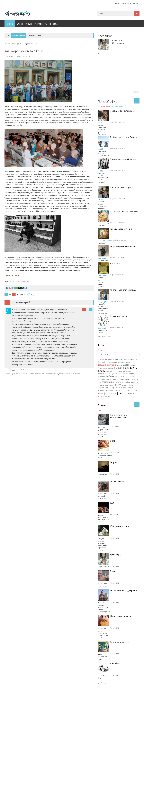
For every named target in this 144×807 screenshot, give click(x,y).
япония (107, 396)
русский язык (127, 385)
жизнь (101, 370)
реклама (101, 385)
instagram (101, 359)
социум (117, 391)
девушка (102, 364)
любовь (110, 376)
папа (117, 382)
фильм (113, 394)
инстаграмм (110, 371)
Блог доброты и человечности (118, 416)
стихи (135, 390)
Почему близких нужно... (122, 187)
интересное (120, 371)
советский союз (23, 281)
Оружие (114, 462)
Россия (117, 384)
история (101, 374)
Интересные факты (120, 616)
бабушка (126, 359)
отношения (108, 381)
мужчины (125, 379)
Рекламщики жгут (120, 642)
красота (125, 374)
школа (101, 396)
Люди (29, 23)
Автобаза (115, 663)
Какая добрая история (121, 229)
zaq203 (101, 123)
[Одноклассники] (10, 288)
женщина (119, 367)
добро (100, 368)
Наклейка (115, 263)
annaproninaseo (104, 223)
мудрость (101, 379)
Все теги (101, 350)
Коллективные (18, 35)
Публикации (117, 106)
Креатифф (8, 56)
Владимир (21, 294)
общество (135, 379)
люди (117, 376)
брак (99, 362)
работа (127, 382)
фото (120, 393)
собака (130, 388)
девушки (111, 364)
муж (107, 379)
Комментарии (104, 106)
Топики (10, 23)
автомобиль (109, 359)
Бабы (132, 359)
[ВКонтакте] (7, 288)
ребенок (134, 382)
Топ (99, 410)
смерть (124, 388)
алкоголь (118, 359)
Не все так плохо (118, 316)
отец (99, 382)
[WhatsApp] (16, 288)
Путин (122, 382)
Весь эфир (102, 336)
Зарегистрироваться (130, 3)
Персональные (34, 35)
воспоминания (124, 362)
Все (7, 35)
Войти (117, 3)
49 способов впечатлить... (123, 290)
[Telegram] (13, 288)
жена (110, 368)
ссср (12, 281)
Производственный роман (123, 159)
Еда (112, 503)
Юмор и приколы (119, 526)
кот (116, 374)
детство (132, 365)
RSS (99, 53)
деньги (119, 365)
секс (107, 387)
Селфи (113, 388)
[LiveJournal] (22, 288)
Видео (113, 571)
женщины (131, 367)
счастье (100, 394)
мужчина (114, 379)
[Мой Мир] (26, 288)
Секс (112, 441)
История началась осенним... (124, 211)
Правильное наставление (122, 111)
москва (131, 377)
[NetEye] (17, 13)
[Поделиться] (34, 294)
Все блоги (102, 683)
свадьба (101, 388)
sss (13, 370)
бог (136, 359)
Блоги (20, 23)
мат (127, 377)
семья (118, 388)
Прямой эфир (107, 101)
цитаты (128, 393)
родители (109, 385)
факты (107, 393)
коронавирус (109, 374)
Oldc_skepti (102, 258)
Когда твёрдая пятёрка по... (123, 246)
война (104, 362)
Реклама (54, 23)
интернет (129, 371)
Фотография (117, 481)
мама (122, 376)
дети (126, 364)
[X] (19, 288)
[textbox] (119, 354)
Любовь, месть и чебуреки (123, 137)
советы (111, 391)
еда (105, 368)
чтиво (135, 393)
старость (129, 391)
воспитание (112, 362)
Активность (41, 23)
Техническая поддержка (123, 590)
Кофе (120, 374)
